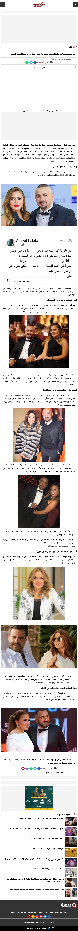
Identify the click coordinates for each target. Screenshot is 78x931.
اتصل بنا (52, 922)
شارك (40, 62)
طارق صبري (49, 772)
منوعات (23, 912)
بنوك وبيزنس (49, 912)
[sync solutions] (50, 928)
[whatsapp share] (27, 62)
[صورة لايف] (39, 4)
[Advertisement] (39, 29)
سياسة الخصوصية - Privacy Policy (34, 922)
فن (18, 912)
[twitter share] (31, 62)
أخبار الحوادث (32, 912)
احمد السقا (70, 772)
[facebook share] (35, 62)
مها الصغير (59, 772)
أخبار (65, 912)
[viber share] (27, 768)
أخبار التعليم (58, 912)
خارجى (41, 912)
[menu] (75, 4)
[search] (2, 4)
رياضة (13, 912)
